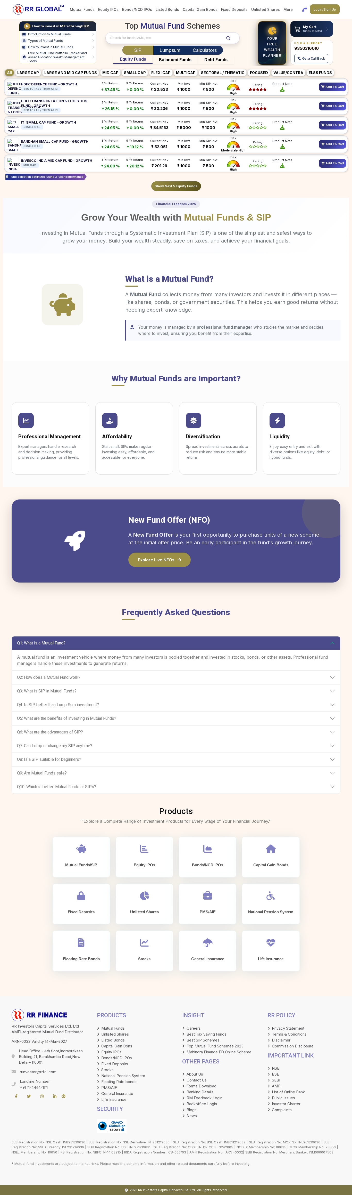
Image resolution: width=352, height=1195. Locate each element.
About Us (195, 1074)
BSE (275, 1074)
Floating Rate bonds (119, 1081)
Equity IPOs (111, 1051)
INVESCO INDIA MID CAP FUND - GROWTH (56, 160)
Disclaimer (281, 1040)
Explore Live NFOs (156, 559)
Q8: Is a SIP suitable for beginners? (49, 759)
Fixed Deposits (114, 1063)
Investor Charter (286, 1103)
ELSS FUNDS (320, 72)
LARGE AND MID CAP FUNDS (70, 72)
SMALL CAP (135, 72)
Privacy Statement (288, 1028)
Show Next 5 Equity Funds (176, 186)
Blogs (192, 1109)
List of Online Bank (288, 1091)
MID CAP (110, 72)
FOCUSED (259, 72)
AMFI (276, 1086)
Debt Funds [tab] (216, 59)
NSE (275, 1068)
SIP (137, 50)
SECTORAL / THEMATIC (223, 72)
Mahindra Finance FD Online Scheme (219, 1051)
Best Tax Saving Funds (207, 1034)
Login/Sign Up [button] (325, 9)
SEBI (276, 1080)
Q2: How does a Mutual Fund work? (48, 677)
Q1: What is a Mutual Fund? (41, 643)
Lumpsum (170, 50)
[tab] (137, 50)
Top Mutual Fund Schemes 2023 (215, 1046)
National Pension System (123, 1075)
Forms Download (201, 1086)
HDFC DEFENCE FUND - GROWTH (49, 84)
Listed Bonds (113, 1040)
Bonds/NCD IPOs (116, 1057)
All (9, 72)
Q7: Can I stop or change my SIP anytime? (54, 745)
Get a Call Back (313, 58)
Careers (194, 1028)
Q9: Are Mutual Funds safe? (42, 773)
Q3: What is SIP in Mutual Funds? (47, 691)
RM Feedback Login (204, 1097)
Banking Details (200, 1091)
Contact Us (197, 1080)
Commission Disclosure (293, 1046)
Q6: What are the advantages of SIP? (50, 732)
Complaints (282, 1109)
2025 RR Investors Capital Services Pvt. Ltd (163, 1190)
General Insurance (117, 1093)
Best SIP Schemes (203, 1040)
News (192, 1115)
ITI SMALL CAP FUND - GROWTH (48, 122)
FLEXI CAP (161, 72)
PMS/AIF (109, 1087)
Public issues (283, 1097)
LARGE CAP (28, 72)
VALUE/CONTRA (288, 72)
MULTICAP (186, 72)
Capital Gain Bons (116, 1046)
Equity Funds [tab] (133, 59)
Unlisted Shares (115, 1034)
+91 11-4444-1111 (34, 1087)
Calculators (205, 50)
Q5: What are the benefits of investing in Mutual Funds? (66, 718)
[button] (311, 29)
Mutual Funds (113, 1028)
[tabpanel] (176, 133)
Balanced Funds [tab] (175, 59)
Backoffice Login (202, 1103)
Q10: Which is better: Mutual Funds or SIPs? (56, 786)
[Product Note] (282, 88)
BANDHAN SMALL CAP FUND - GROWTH (54, 141)
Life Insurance (114, 1099)
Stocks (107, 1069)
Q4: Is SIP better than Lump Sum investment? (58, 704)
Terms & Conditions (289, 1034)
